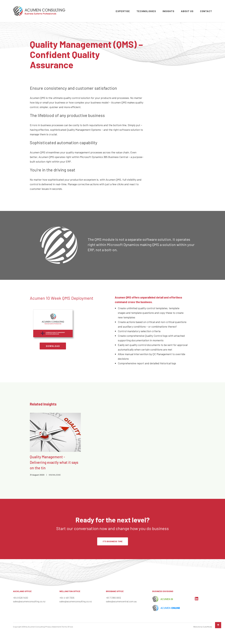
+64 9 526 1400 (20, 597)
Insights (168, 11)
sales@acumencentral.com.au (121, 601)
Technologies (146, 11)
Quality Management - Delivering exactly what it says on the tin (54, 462)
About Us (187, 11)
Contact (206, 11)
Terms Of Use (67, 627)
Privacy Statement (53, 627)
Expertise (123, 11)
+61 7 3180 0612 (113, 597)
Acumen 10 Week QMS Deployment (61, 298)
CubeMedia (207, 627)
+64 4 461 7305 (66, 597)
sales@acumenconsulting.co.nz (29, 601)
